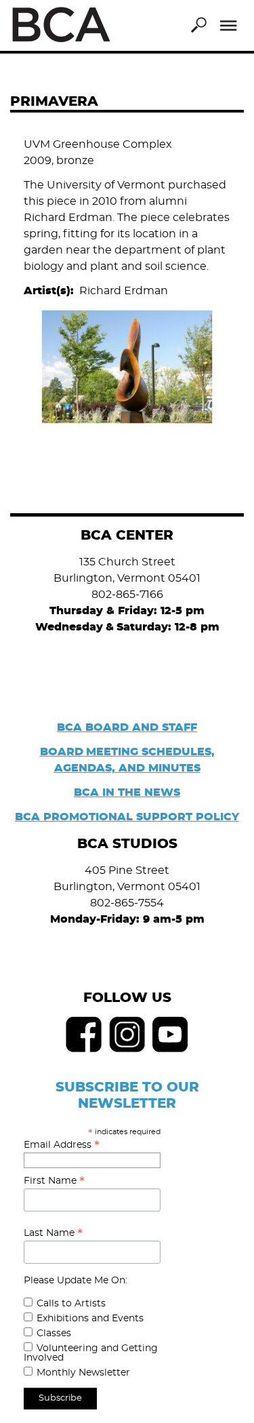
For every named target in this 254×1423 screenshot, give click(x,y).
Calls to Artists (71, 1303)
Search (198, 25)
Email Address (62, 1145)
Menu (228, 25)
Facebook (84, 1034)
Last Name (53, 1233)
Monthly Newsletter (83, 1373)
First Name (54, 1181)
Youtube (170, 1034)
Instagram (127, 1034)
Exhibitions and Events (90, 1318)
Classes (54, 1333)
